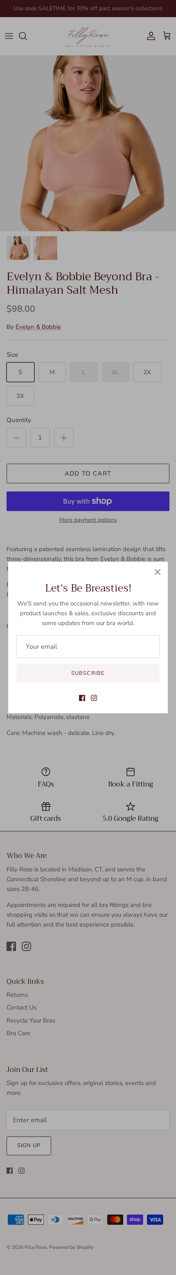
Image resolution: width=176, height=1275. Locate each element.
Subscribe (87, 673)
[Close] (158, 572)
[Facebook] (82, 698)
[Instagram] (94, 698)
